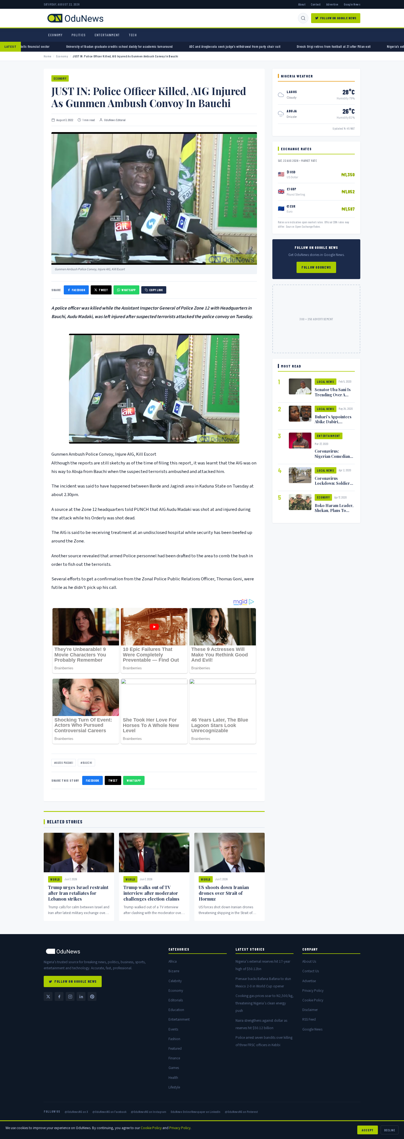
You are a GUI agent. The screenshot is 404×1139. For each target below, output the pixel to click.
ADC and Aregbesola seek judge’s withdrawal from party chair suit (182, 46)
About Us (309, 961)
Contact (315, 4)
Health (173, 1077)
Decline (389, 1130)
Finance (174, 1058)
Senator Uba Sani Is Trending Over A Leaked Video (333, 394)
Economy (55, 35)
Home (47, 56)
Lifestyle (174, 1087)
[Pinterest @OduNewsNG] (92, 996)
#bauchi (86, 762)
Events (173, 1029)
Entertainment (107, 35)
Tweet (103, 290)
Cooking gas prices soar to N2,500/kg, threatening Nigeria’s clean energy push (265, 1003)
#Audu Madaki (63, 762)
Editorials (175, 1000)
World (55, 879)
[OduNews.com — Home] (75, 18)
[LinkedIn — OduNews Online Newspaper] (81, 996)
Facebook (78, 290)
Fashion (174, 1038)
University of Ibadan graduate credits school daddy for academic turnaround (67, 46)
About (301, 4)
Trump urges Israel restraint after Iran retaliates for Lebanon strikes (78, 893)
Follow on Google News (338, 18)
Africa (172, 961)
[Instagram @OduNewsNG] (70, 996)
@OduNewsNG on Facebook (109, 1111)
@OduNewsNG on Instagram (148, 1111)
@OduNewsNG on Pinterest (241, 1111)
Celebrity (175, 981)
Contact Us (310, 971)
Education (176, 1009)
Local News (325, 381)
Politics (78, 35)
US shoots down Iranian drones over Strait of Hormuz (224, 893)
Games (173, 1067)
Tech (133, 35)
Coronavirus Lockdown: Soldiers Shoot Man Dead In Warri (333, 485)
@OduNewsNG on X (76, 1111)
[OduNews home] (102, 951)
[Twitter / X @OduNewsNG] (48, 996)
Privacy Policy (312, 990)
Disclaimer (310, 1009)
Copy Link (156, 290)
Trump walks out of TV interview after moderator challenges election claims (151, 893)
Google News (352, 4)
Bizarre (173, 971)
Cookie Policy (312, 1000)
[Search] (303, 18)
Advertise (332, 4)
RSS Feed (309, 1019)
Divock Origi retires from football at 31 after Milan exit (281, 46)
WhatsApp (128, 290)
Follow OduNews (316, 267)
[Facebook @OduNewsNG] (59, 996)
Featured (175, 1048)
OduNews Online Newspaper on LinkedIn (195, 1111)
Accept (367, 1130)
